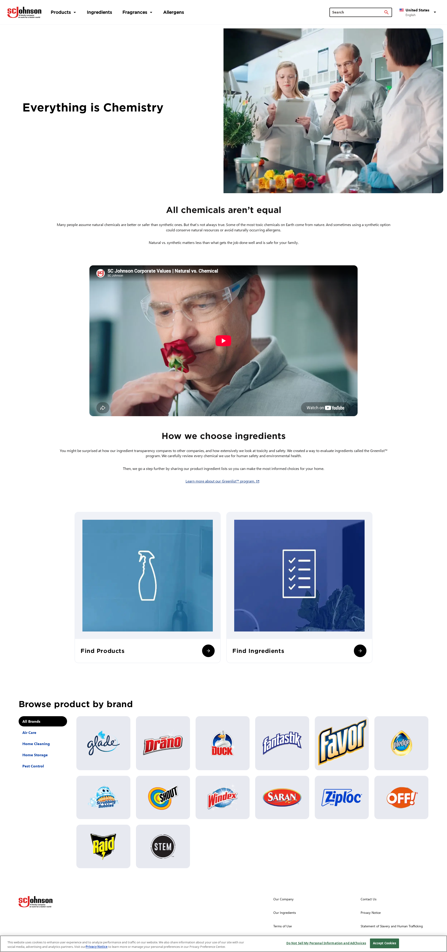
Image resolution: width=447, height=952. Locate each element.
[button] (419, 12)
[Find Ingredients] (360, 651)
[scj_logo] (36, 901)
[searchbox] (358, 12)
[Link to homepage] (24, 12)
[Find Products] (208, 651)
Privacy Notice (97, 947)
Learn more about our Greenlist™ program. (223, 481)
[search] (386, 12)
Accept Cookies (384, 943)
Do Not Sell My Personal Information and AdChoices (326, 943)
